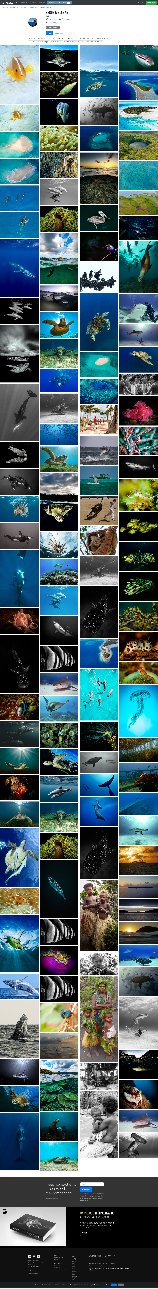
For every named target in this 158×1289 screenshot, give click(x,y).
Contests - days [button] (37, 3)
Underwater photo (52, 27)
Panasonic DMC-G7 (94, 42)
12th (16, 2)
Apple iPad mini (102, 38)
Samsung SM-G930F (84, 38)
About (56, 1255)
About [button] (23, 3)
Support (60, 1263)
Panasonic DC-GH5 (64, 38)
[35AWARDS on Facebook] (29, 1257)
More (84, 1232)
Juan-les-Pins (33, 7)
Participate (151, 3)
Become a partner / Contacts (98, 1266)
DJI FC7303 (56, 42)
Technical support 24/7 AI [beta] (103, 1264)
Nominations (58, 1257)
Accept (113, 1285)
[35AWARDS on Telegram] (38, 1257)
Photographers (14, 7)
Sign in (141, 2)
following (66, 19)
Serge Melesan (45, 7)
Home (4, 7)
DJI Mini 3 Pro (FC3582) (39, 42)
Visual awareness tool (60, 1269)
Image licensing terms (33, 1273)
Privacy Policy (31, 1270)
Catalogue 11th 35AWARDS (59, 3)
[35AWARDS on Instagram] (34, 1257)
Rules (56, 1260)
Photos (49, 33)
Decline (121, 1285)
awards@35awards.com (52, 1198)
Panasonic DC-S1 (46, 38)
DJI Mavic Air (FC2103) (74, 42)
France (23, 7)
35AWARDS (59, 33)
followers (53, 19)
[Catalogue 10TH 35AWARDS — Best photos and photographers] (33, 1226)
